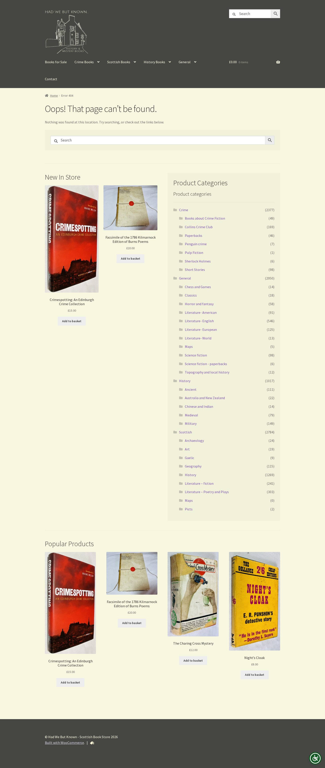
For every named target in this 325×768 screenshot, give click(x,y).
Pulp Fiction (194, 252)
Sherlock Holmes (198, 261)
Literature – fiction (199, 483)
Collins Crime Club (199, 227)
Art (187, 449)
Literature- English (199, 321)
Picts (189, 509)
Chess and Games (198, 287)
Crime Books (84, 62)
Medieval (191, 415)
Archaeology (194, 440)
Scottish (185, 432)
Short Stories (195, 269)
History (184, 381)
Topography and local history (207, 372)
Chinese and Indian (199, 406)
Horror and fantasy (199, 304)
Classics (191, 295)
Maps (189, 346)
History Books (154, 62)
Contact (51, 79)
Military (191, 423)
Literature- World (198, 338)
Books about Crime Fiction (205, 218)
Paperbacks (193, 235)
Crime (183, 210)
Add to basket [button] (71, 321)
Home (54, 96)
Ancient (191, 389)
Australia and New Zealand (205, 398)
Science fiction (196, 355)
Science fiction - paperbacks (206, 364)
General (185, 62)
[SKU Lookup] (92, 743)
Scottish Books (118, 62)
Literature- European (201, 329)
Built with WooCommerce (64, 742)
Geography (193, 466)
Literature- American (201, 312)
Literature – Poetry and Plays (207, 492)
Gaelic (189, 458)
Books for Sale (56, 62)
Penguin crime (196, 244)
